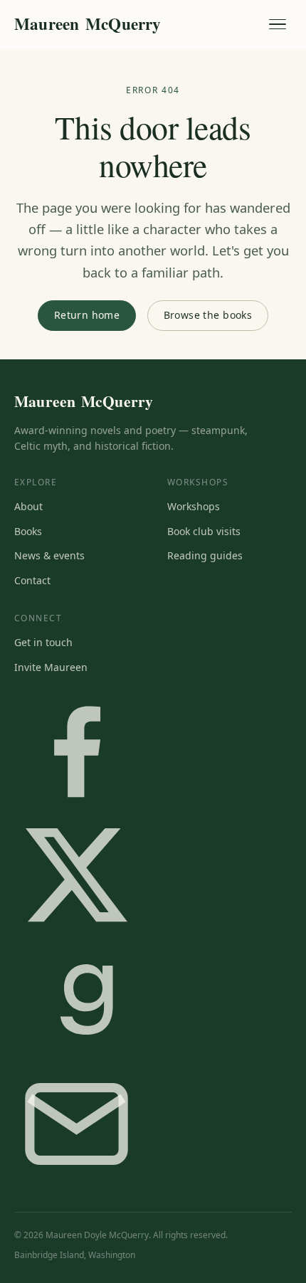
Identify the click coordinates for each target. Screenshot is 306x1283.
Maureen (88, 24)
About (28, 506)
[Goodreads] (76, 999)
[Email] (76, 1124)
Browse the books (208, 315)
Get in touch (43, 642)
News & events (49, 555)
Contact (32, 580)
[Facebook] (76, 750)
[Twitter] (76, 875)
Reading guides (205, 555)
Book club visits (204, 531)
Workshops (193, 506)
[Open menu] (277, 24)
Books (28, 531)
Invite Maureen (51, 667)
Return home (87, 315)
